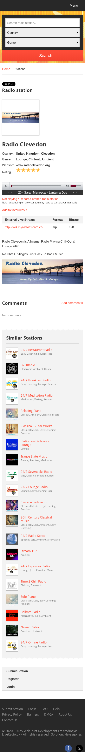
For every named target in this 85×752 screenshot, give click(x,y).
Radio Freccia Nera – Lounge (35, 443)
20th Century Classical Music (36, 519)
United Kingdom (27, 153)
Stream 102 (29, 551)
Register (12, 679)
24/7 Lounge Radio (34, 487)
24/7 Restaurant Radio (36, 350)
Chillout (34, 159)
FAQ (44, 709)
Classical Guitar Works (36, 426)
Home (6, 69)
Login (10, 686)
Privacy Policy (12, 714)
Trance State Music (34, 456)
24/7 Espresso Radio (35, 566)
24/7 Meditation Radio (37, 395)
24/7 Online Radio (34, 642)
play (5, 186)
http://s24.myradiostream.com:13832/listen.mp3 (37, 227)
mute (66, 186)
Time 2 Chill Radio (33, 581)
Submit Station (17, 671)
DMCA (48, 714)
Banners (33, 714)
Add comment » (72, 303)
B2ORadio (28, 365)
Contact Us (9, 720)
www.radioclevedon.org (33, 165)
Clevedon (48, 153)
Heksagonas (73, 734)
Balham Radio (30, 612)
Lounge (21, 159)
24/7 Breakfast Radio (36, 380)
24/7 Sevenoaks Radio (36, 471)
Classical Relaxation (34, 502)
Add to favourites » (14, 210)
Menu (74, 5)
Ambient (47, 159)
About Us (65, 714)
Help (56, 709)
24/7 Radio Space (33, 536)
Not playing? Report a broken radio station (30, 199)
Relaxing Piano (31, 411)
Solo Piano (28, 596)
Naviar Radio (30, 627)
